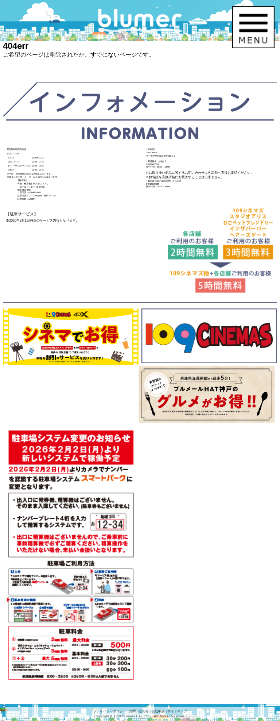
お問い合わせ (139, 711)
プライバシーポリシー (109, 711)
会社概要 (158, 711)
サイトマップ (177, 711)
